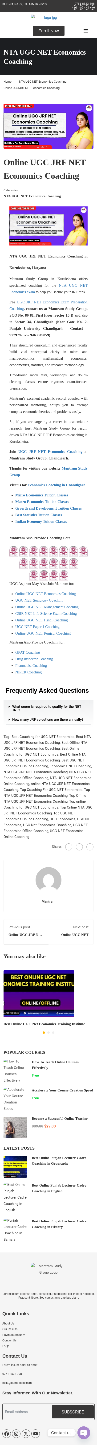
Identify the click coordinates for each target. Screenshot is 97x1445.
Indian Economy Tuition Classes (41, 521)
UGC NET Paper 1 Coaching (37, 627)
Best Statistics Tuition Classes (38, 515)
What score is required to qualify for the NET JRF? (46, 708)
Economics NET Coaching (70, 766)
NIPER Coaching (28, 672)
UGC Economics (63, 819)
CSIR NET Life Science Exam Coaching (46, 614)
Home (8, 81)
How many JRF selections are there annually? (47, 719)
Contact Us (9, 1340)
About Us (8, 1323)
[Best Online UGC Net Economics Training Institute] (39, 993)
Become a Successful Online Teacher (60, 1118)
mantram (48, 901)
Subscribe (73, 1411)
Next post (81, 927)
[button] (48, 708)
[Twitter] (79, 846)
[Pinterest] (89, 846)
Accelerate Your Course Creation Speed (62, 1090)
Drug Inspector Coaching (34, 659)
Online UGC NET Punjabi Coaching (43, 633)
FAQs (5, 1346)
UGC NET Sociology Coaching (39, 600)
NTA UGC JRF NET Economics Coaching (36, 772)
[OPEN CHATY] (83, 1432)
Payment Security (13, 1334)
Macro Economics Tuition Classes (42, 502)
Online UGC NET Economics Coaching (45, 594)
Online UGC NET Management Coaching (47, 607)
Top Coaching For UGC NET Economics (51, 790)
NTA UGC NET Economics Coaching (42, 81)
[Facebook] (68, 846)
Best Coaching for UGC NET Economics (43, 737)
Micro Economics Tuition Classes (41, 495)
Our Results (9, 1329)
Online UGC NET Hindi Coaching (41, 620)
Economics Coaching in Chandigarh (56, 485)
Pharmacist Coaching (31, 666)
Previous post (19, 927)
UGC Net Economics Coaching (47, 825)
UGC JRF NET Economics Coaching (50, 452)
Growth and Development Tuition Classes (48, 508)
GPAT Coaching (27, 652)
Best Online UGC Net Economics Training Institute (44, 1024)
